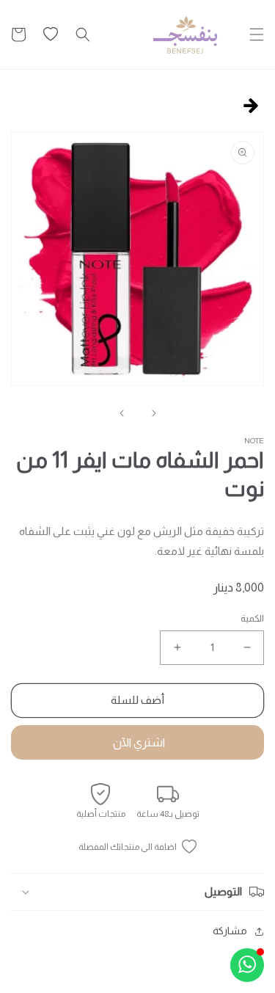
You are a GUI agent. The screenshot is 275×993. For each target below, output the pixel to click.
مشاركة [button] (230, 930)
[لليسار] (154, 413)
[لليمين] (122, 413)
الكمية (252, 618)
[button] (257, 34)
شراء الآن (137, 742)
